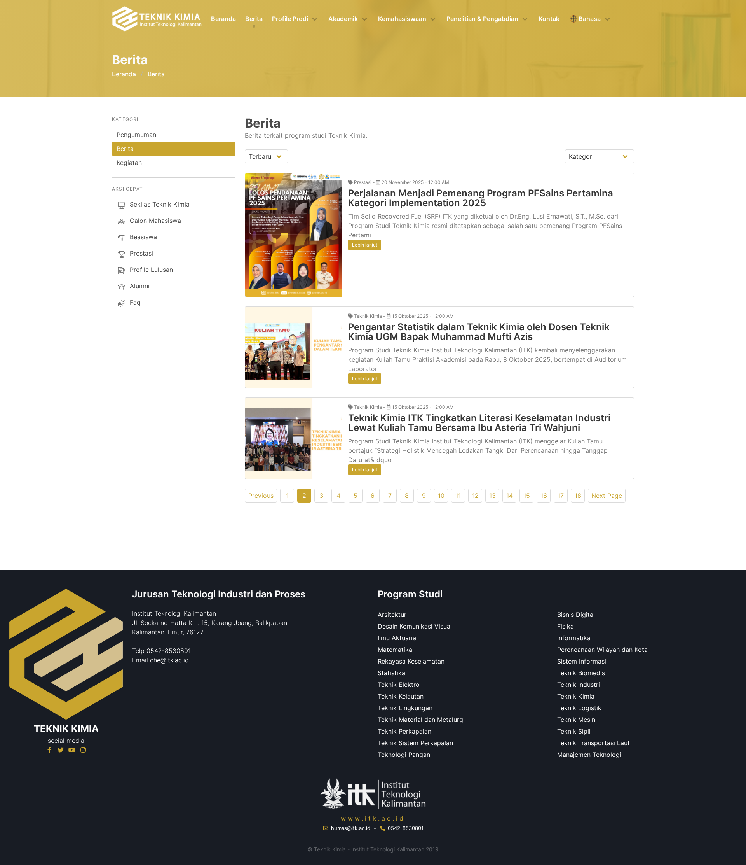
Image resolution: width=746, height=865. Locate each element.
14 (509, 495)
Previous (261, 495)
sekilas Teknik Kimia (160, 204)
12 (475, 495)
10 (441, 495)
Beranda (223, 19)
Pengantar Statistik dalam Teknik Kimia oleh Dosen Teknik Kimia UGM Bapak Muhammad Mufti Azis (479, 331)
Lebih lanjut (364, 245)
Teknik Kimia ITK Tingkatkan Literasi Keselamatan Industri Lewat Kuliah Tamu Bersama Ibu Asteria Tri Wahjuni (479, 422)
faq (135, 302)
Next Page (606, 495)
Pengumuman (136, 134)
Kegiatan (129, 162)
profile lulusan (151, 269)
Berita (254, 19)
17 (561, 495)
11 (458, 495)
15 (526, 495)
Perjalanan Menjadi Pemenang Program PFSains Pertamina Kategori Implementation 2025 (480, 198)
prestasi (141, 253)
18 (578, 495)
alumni (140, 286)
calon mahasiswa (155, 220)
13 (492, 495)
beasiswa (143, 237)
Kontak (549, 19)
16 (543, 495)
